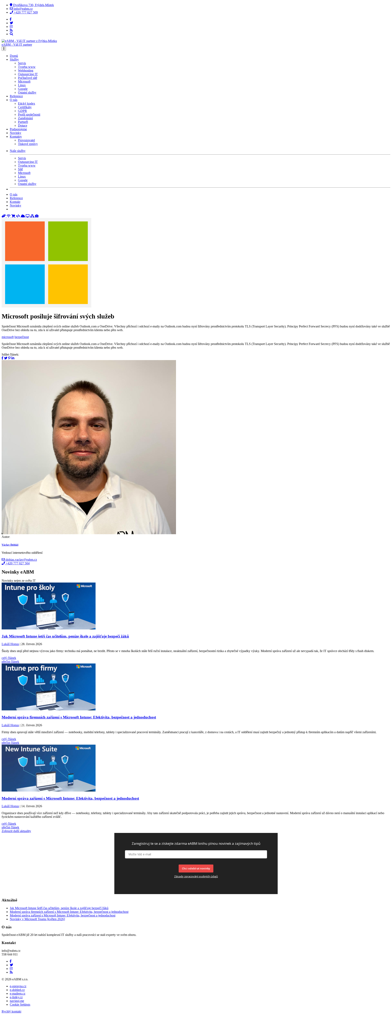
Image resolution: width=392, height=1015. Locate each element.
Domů (14, 55)
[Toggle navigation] (4, 48)
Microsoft (24, 81)
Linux (22, 85)
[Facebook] (10, 19)
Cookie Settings (20, 1004)
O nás (13, 194)
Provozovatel (26, 140)
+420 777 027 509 (25, 12)
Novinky (15, 133)
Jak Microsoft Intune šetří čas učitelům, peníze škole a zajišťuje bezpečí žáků (59, 908)
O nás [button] (13, 100)
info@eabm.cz (23, 8)
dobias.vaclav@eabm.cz (21, 559)
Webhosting (25, 70)
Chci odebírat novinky (196, 868)
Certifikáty (25, 107)
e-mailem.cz (17, 993)
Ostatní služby (27, 92)
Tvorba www (27, 67)
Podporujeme (18, 129)
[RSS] (11, 30)
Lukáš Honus (10, 644)
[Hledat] (11, 34)
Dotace (22, 125)
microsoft (8, 337)
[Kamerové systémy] (36, 216)
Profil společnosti (29, 114)
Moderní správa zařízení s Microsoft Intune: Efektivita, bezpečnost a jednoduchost (62, 915)
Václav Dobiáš (10, 544)
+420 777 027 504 (17, 563)
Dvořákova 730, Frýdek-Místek (33, 5)
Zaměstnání (25, 118)
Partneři (23, 122)
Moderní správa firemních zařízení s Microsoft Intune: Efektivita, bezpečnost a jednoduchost (69, 911)
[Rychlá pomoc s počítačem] (4, 216)
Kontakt (15, 201)
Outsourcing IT (28, 74)
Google (23, 89)
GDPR (22, 111)
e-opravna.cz (18, 986)
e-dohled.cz (17, 990)
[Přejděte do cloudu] (23, 216)
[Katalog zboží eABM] (13, 216)
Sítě (20, 169)
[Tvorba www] (18, 216)
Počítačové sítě (27, 78)
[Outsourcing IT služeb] (28, 216)
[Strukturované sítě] (32, 216)
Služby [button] (14, 59)
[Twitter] (11, 23)
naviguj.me (17, 1001)
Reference (16, 96)
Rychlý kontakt (11, 1011)
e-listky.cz (16, 997)
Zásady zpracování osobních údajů (196, 876)
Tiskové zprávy (28, 144)
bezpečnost (21, 337)
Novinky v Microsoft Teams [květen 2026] (37, 919)
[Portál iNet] (9, 216)
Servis (22, 63)
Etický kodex (26, 103)
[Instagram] (11, 26)
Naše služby (18, 151)
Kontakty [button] (16, 136)
